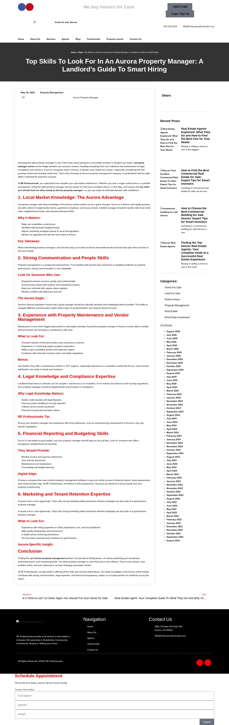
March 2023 (173, 474)
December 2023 (175, 443)
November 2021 (175, 530)
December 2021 (175, 526)
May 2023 (172, 467)
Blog (78, 39)
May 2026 (172, 342)
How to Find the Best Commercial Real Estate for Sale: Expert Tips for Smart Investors (195, 177)
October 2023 (174, 450)
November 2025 (175, 363)
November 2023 (175, 446)
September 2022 (175, 495)
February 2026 (174, 352)
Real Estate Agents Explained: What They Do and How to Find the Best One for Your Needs (195, 135)
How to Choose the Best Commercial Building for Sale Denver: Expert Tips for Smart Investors (194, 215)
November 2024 (175, 404)
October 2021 (174, 533)
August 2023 (173, 457)
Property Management (51, 92)
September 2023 (175, 453)
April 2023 (172, 470)
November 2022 (175, 488)
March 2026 (173, 349)
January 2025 (174, 397)
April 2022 (172, 512)
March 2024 (173, 432)
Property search (115, 39)
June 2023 (172, 464)
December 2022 (175, 484)
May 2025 (172, 383)
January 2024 (174, 439)
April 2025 (172, 387)
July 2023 (172, 460)
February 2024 (174, 436)
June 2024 (172, 422)
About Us (35, 39)
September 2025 (175, 370)
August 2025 (173, 373)
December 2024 (175, 401)
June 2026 (172, 338)
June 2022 (172, 505)
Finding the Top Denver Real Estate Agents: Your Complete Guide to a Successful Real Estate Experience (194, 251)
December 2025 (175, 359)
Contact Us (135, 39)
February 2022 (174, 519)
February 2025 (174, 394)
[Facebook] (22, 7)
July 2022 (172, 502)
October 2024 (174, 408)
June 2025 (172, 380)
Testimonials (93, 39)
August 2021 (173, 540)
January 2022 (174, 523)
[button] (169, 103)
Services (50, 39)
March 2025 (173, 390)
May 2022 (172, 509)
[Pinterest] (29, 7)
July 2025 (172, 377)
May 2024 (172, 425)
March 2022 (173, 516)
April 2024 (172, 429)
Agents (65, 39)
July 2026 (172, 335)
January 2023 (174, 481)
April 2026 (172, 345)
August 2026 (173, 331)
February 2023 (174, 477)
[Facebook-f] (199, 662)
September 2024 (175, 411)
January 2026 (174, 356)
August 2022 (173, 498)
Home (21, 39)
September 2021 (175, 537)
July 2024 (172, 418)
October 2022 (174, 491)
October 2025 (174, 366)
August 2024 (173, 415)
